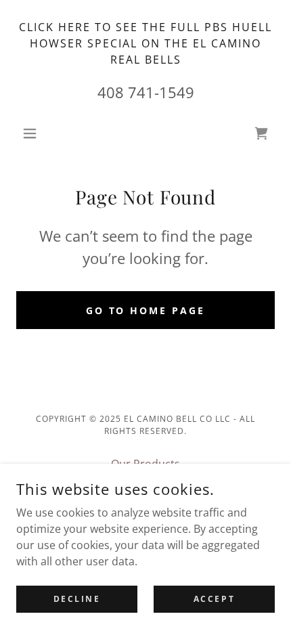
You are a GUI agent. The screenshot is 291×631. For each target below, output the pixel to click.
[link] (261, 133)
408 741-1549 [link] (145, 92)
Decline (77, 599)
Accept (214, 599)
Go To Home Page (146, 310)
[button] (35, 133)
